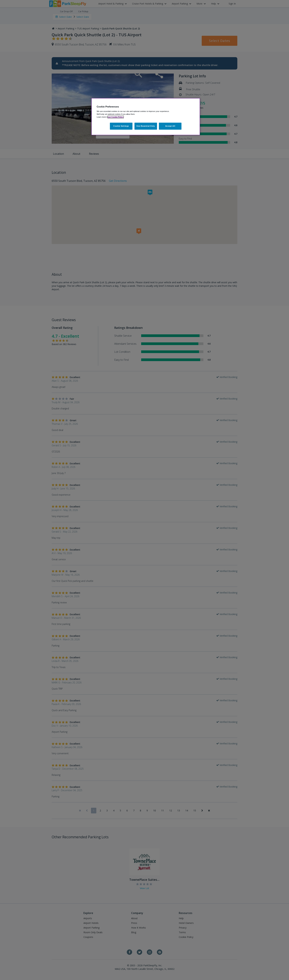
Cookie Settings (121, 126)
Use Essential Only (145, 126)
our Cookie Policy (115, 117)
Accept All (170, 126)
